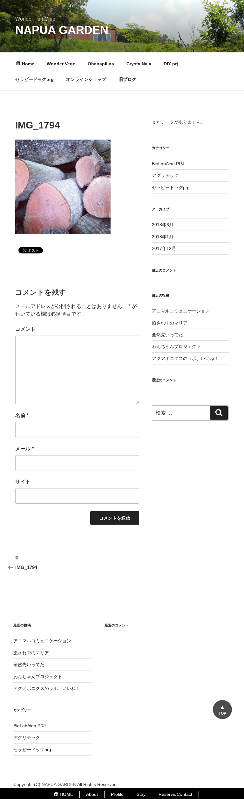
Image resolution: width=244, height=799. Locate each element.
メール (24, 448)
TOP (222, 713)
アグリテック (165, 175)
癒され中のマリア (169, 322)
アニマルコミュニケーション (181, 310)
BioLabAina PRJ (168, 163)
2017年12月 (164, 248)
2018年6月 (162, 224)
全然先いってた (167, 334)
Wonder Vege (61, 63)
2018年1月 (162, 236)
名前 (22, 415)
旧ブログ (127, 79)
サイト (22, 481)
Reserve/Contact (175, 794)
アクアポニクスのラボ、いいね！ (185, 358)
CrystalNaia (138, 63)
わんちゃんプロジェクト (176, 346)
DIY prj (171, 63)
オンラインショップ (86, 79)
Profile (117, 794)
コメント (25, 329)
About (92, 794)
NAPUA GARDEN (61, 29)
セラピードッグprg (34, 79)
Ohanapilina (101, 63)
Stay (141, 794)
